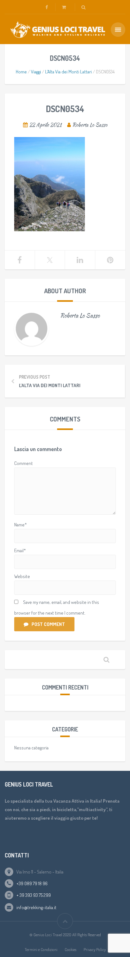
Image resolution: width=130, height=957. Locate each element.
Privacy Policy (95, 949)
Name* (20, 525)
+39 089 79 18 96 (32, 883)
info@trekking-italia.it (36, 907)
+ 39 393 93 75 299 (33, 895)
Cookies (70, 949)
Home (21, 72)
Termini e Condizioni (41, 949)
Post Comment (48, 624)
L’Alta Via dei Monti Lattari (68, 72)
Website (22, 576)
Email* (20, 550)
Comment (23, 463)
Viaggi (36, 72)
